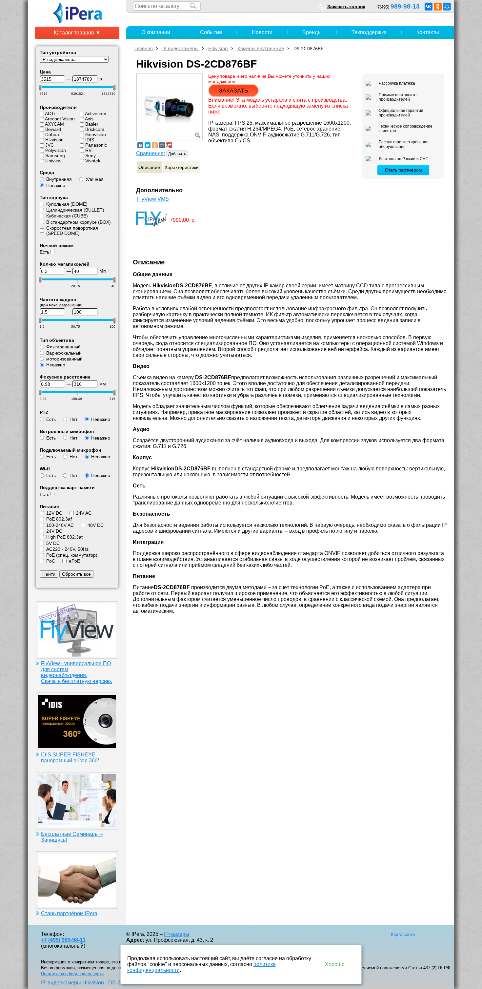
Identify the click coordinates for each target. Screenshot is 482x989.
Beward (53, 129)
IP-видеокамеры (180, 48)
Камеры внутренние (260, 48)
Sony (90, 155)
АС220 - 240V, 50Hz (67, 549)
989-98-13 (405, 6)
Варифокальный (64, 353)
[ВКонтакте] (428, 6)
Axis (89, 118)
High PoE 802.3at (64, 537)
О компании (155, 32)
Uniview (53, 160)
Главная (143, 48)
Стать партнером (403, 170)
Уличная (95, 179)
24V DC (54, 531)
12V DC (54, 513)
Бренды (312, 32)
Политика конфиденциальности (72, 973)
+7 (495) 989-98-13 (63, 940)
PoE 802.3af (59, 519)
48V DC (96, 525)
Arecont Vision (60, 118)
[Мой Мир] (447, 6)
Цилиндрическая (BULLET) (75, 210)
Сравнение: (150, 153)
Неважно (55, 185)
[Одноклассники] (438, 6)
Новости (262, 32)
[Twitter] (148, 145)
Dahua (52, 134)
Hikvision (54, 139)
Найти (48, 574)
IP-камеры (176, 934)
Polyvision (55, 150)
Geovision (95, 134)
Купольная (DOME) (67, 204)
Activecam (95, 113)
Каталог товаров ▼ (77, 32)
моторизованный (64, 358)
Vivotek (92, 160)
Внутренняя (59, 179)
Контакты (427, 32)
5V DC (53, 543)
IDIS (89, 139)
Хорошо (335, 964)
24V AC (83, 513)
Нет (73, 419)
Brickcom (94, 129)
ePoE (74, 561)
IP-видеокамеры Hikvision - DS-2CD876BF (92, 982)
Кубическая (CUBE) (67, 215)
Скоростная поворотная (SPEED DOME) (72, 230)
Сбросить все (76, 574)
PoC (50, 561)
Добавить (177, 154)
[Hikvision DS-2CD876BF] (169, 106)
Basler (91, 124)
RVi (88, 150)
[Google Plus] (169, 145)
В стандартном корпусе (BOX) (78, 222)
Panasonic (96, 145)
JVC (49, 145)
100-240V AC (60, 525)
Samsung (55, 155)
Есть (44, 252)
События (211, 32)
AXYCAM (54, 124)
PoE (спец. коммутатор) (71, 555)
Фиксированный (63, 346)
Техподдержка (369, 32)
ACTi (50, 113)
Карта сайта (403, 934)
